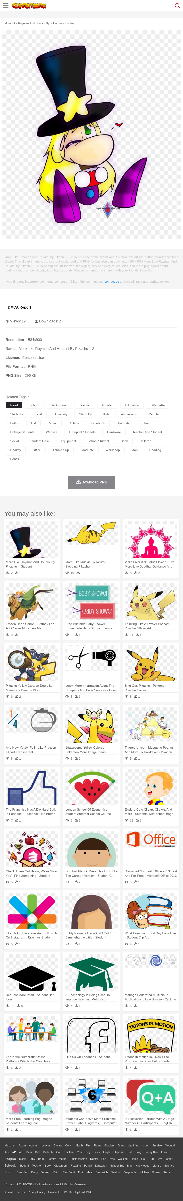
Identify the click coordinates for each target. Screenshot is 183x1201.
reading (155, 450)
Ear (103, 1159)
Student (24, 1165)
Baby (32, 1159)
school (34, 405)
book (124, 441)
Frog (138, 1152)
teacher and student (147, 432)
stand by (85, 414)
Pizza (166, 1172)
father (169, 1159)
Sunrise (157, 1145)
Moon (145, 1145)
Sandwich (102, 1172)
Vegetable (130, 1172)
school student (98, 441)
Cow (79, 1152)
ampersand (129, 414)
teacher (85, 405)
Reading (76, 1165)
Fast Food (69, 1172)
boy (159, 1159)
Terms (20, 1192)
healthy (15, 450)
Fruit (80, 1172)
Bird (37, 1152)
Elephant (118, 1152)
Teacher (37, 1165)
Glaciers (109, 1145)
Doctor (94, 1159)
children (145, 441)
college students (22, 432)
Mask (22, 1159)
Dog (88, 1152)
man (134, 450)
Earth (79, 1145)
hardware (114, 432)
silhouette (158, 405)
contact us (111, 281)
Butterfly (48, 1152)
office (37, 450)
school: (10, 1165)
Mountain (170, 1145)
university (60, 414)
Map (130, 1165)
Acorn (22, 1145)
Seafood (116, 1172)
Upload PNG (84, 1192)
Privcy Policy (36, 1192)
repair (52, 423)
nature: (10, 1145)
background (59, 405)
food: (9, 1172)
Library (157, 1165)
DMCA (66, 1192)
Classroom (60, 1165)
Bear (29, 1152)
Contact (53, 1192)
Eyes (112, 1159)
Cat (58, 1152)
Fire (88, 1145)
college (74, 423)
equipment (68, 441)
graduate (87, 450)
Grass (121, 1145)
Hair (143, 1159)
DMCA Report (19, 307)
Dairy (34, 1172)
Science (169, 1165)
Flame (97, 1145)
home (134, 1159)
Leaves (46, 1145)
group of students (82, 432)
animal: (10, 1152)
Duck (97, 1152)
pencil (14, 459)
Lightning (133, 1145)
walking (123, 1159)
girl (33, 423)
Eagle (106, 1152)
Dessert (45, 1172)
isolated (107, 405)
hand (38, 414)
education (132, 405)
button (14, 423)
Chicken (69, 1152)
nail (146, 423)
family (52, 1159)
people (154, 414)
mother (63, 1159)
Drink (56, 1172)
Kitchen (144, 1172)
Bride (41, 1159)
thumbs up (60, 450)
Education (101, 1165)
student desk (39, 441)
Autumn (33, 1145)
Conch (69, 1145)
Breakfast (22, 1172)
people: (10, 1159)
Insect (164, 1152)
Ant (21, 1152)
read (14, 405)
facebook (98, 423)
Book (48, 1165)
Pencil (88, 1165)
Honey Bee (151, 1152)
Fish (130, 1152)
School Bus (117, 1165)
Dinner (156, 1172)
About (8, 1192)
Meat (90, 1172)
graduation (124, 423)
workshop (113, 450)
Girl (152, 1159)
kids (106, 414)
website (51, 432)
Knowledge (143, 1165)
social (14, 441)
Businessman (79, 1159)
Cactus (58, 1145)
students (16, 414)
